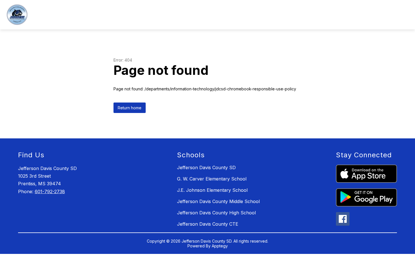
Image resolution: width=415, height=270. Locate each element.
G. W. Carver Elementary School (211, 179)
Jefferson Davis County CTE (207, 224)
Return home (129, 107)
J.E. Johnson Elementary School (212, 190)
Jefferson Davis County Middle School (218, 201)
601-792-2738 (50, 191)
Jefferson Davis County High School (216, 212)
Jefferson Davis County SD (206, 167)
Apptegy (220, 245)
